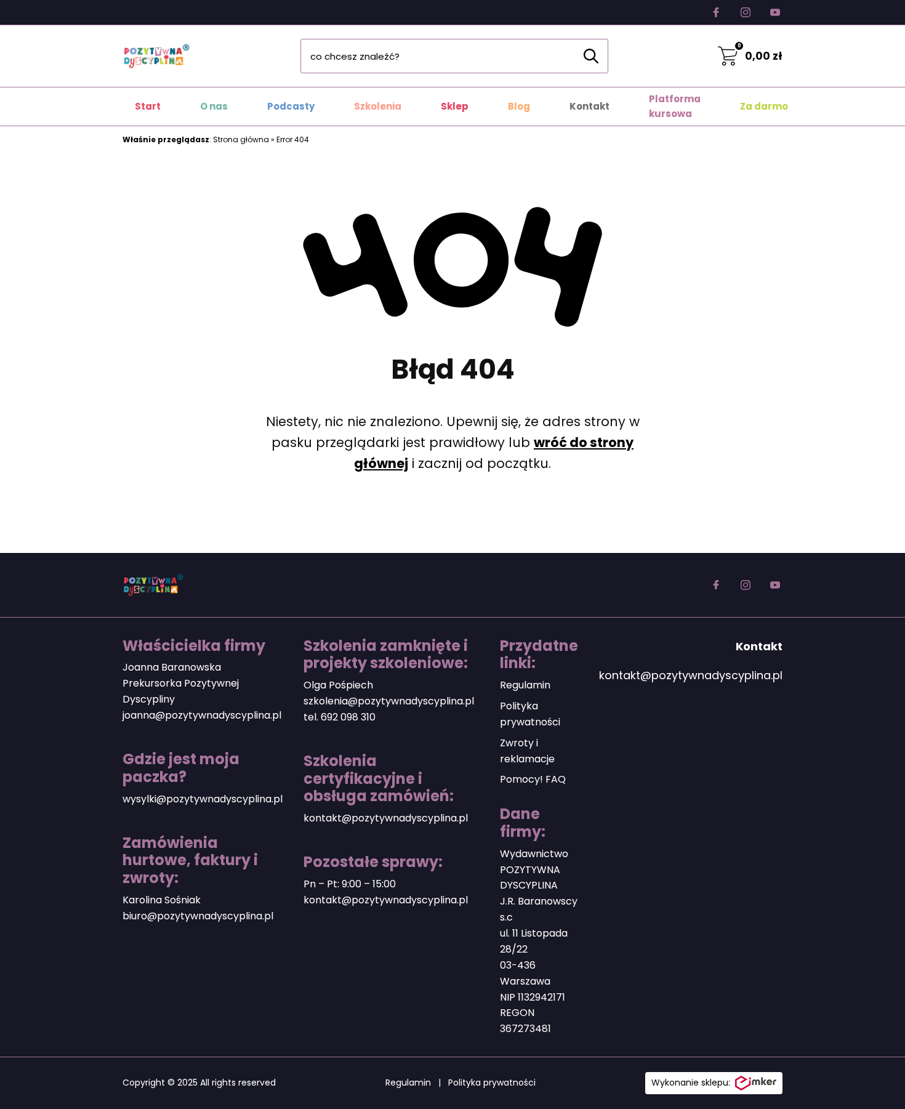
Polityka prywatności (492, 1082)
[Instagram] (745, 12)
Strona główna (241, 139)
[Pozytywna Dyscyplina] (156, 56)
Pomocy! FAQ (533, 779)
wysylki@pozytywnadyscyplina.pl (203, 799)
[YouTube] (775, 12)
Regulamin (525, 685)
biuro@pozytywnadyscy (181, 916)
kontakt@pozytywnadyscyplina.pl (386, 818)
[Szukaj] (591, 56)
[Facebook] (716, 12)
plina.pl (256, 916)
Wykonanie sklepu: (690, 1082)
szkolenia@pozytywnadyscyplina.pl (389, 701)
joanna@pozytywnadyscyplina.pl (202, 715)
